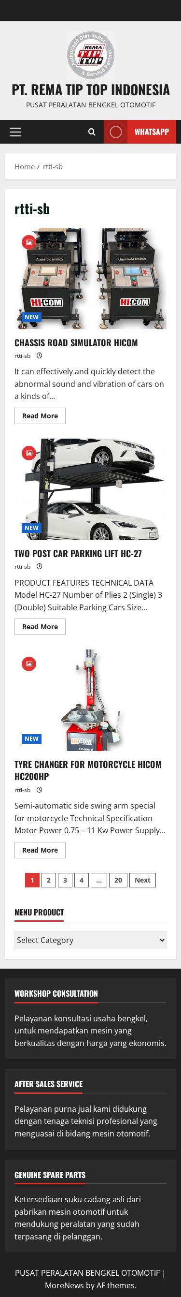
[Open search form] (92, 132)
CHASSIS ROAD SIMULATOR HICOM (90, 278)
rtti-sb (22, 356)
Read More (44, 414)
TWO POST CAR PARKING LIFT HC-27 (90, 489)
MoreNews (64, 1285)
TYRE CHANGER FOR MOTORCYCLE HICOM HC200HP (90, 700)
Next (143, 879)
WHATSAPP (152, 131)
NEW (32, 317)
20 (118, 879)
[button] (15, 132)
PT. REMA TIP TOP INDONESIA (91, 89)
